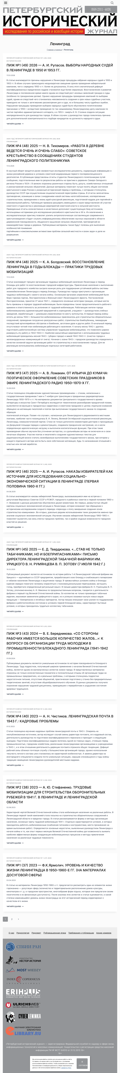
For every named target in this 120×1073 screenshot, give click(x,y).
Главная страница (54, 50)
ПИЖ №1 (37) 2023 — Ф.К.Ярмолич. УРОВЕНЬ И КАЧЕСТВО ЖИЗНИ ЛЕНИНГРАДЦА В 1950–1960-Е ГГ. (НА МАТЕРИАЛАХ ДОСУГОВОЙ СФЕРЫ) (56, 870)
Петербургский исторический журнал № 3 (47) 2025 (52, 366)
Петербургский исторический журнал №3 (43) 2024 (29, 626)
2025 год (10, 139)
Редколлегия (23, 933)
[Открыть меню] (6, 3)
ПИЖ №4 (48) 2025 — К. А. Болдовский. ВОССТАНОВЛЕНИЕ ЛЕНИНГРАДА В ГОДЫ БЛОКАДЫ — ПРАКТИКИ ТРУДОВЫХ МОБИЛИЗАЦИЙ (56, 267)
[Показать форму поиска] (112, 3)
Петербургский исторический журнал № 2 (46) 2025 (29, 464)
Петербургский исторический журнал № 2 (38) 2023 (29, 780)
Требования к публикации (81, 933)
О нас (11, 933)
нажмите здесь (66, 1068)
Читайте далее (15, 124)
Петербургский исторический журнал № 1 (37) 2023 (29, 858)
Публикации (12, 141)
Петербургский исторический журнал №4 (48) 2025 (37, 139)
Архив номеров (22, 366)
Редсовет (36, 933)
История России (14, 61)
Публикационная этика (54, 933)
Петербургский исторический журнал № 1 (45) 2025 (37, 542)
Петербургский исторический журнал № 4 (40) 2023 (29, 709)
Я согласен (83, 1063)
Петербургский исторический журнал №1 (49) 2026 (29, 58)
